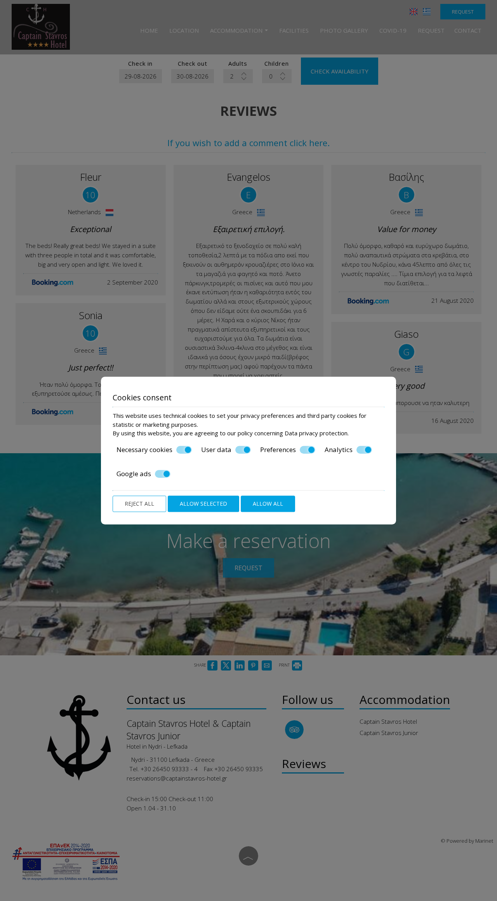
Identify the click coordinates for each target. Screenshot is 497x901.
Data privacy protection (316, 433)
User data (216, 449)
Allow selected (203, 503)
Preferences (278, 449)
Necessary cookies (144, 449)
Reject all (139, 503)
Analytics (339, 449)
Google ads (133, 474)
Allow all (268, 503)
